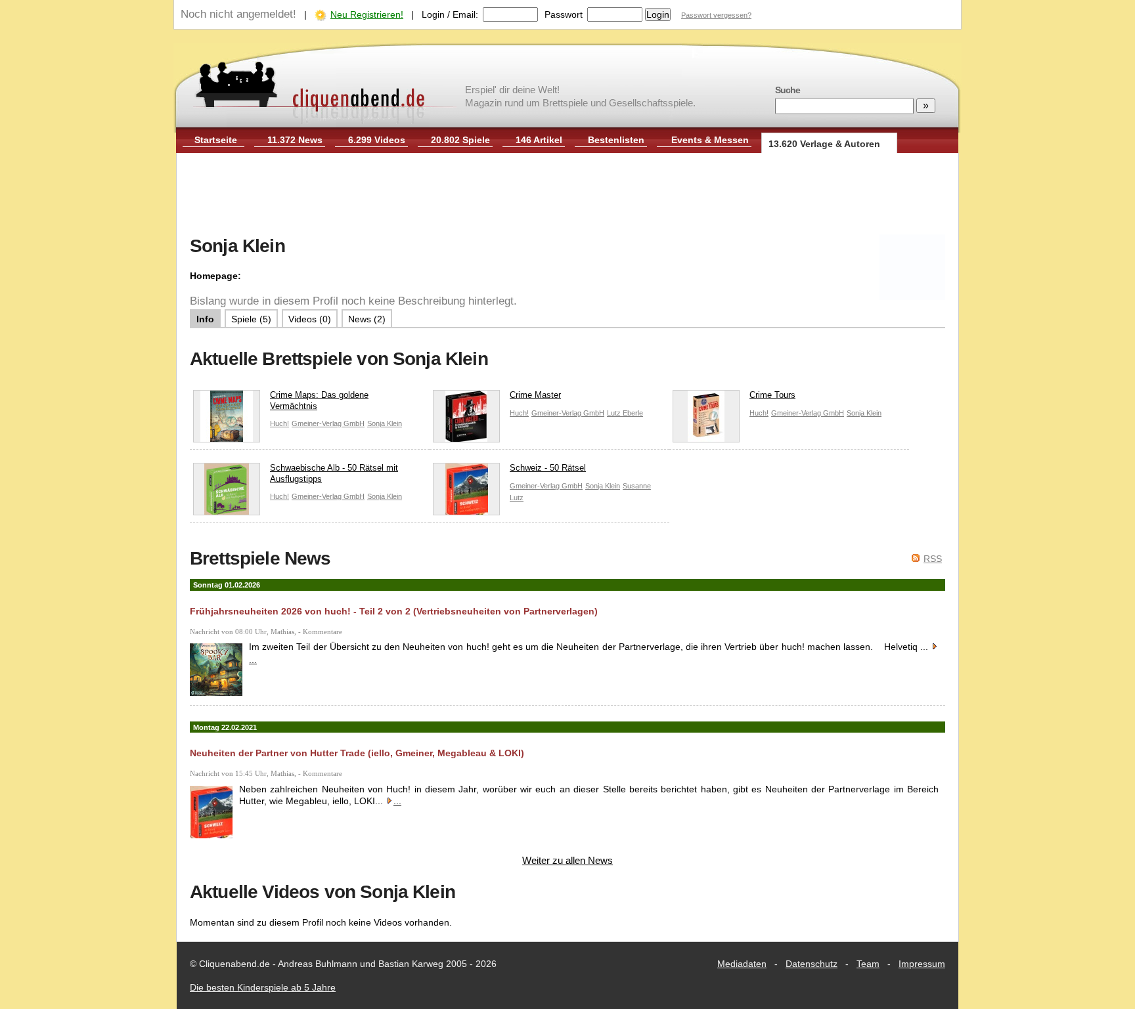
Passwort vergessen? (716, 15)
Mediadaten (742, 963)
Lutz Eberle (625, 413)
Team (868, 963)
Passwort (564, 14)
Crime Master (535, 395)
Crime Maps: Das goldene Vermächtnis (319, 400)
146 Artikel (539, 140)
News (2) (367, 319)
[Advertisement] (567, 195)
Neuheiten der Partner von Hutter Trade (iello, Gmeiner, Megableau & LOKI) (357, 753)
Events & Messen (710, 140)
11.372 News (295, 140)
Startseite (215, 140)
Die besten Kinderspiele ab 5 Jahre (263, 987)
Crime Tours (772, 395)
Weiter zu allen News (567, 860)
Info (205, 319)
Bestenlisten (616, 140)
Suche (787, 90)
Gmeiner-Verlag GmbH (328, 423)
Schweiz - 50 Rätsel (548, 468)
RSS (933, 558)
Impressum (922, 963)
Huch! (279, 423)
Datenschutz (811, 963)
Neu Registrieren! (366, 14)
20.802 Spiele (460, 140)
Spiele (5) (251, 319)
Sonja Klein (384, 423)
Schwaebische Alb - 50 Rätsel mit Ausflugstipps (334, 473)
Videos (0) (309, 319)
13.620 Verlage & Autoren (824, 144)
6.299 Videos (376, 140)
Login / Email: (450, 14)
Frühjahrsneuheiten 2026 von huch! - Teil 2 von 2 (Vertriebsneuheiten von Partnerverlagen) (394, 611)
